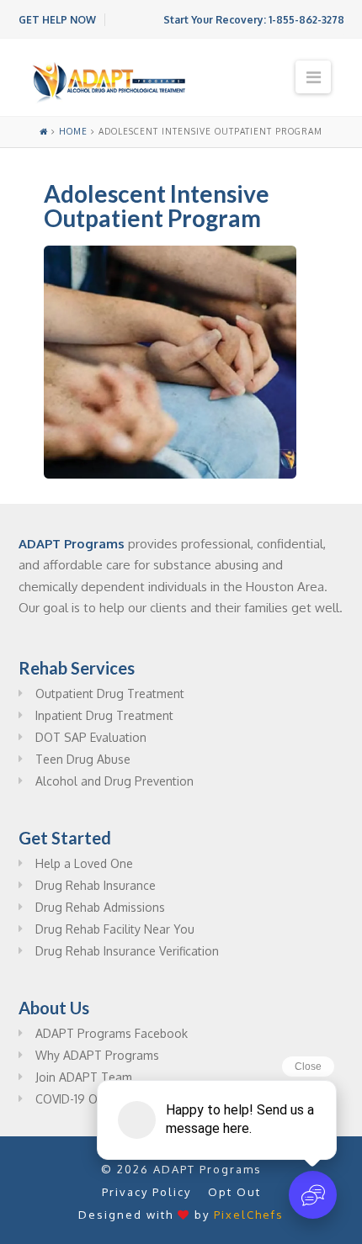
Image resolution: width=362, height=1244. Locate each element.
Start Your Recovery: (253, 19)
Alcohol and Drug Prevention (114, 781)
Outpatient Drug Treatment (109, 693)
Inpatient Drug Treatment (104, 715)
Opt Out (234, 1192)
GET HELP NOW (57, 19)
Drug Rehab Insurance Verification (127, 951)
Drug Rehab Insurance (95, 885)
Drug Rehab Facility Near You (114, 929)
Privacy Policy (146, 1192)
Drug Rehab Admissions (100, 907)
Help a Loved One (84, 863)
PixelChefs (249, 1214)
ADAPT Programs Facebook (111, 1033)
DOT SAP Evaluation (90, 737)
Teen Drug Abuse (82, 759)
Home (73, 131)
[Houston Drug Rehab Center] (109, 82)
